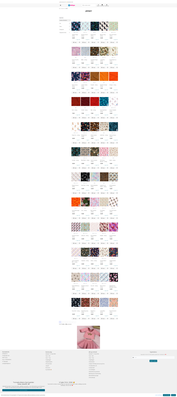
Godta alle (173, 395)
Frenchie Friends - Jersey (113, 211)
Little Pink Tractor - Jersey (75, 236)
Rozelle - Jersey (103, 235)
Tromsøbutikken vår (93, 365)
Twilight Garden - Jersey (112, 261)
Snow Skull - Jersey (76, 310)
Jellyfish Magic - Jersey (75, 35)
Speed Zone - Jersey (93, 35)
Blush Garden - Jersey (94, 211)
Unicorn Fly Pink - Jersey (75, 60)
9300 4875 (6, 361)
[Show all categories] (60, 5)
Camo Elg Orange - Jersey (76, 211)
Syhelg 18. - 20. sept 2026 (51, 353)
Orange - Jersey (112, 84)
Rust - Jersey (74, 109)
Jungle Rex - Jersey (102, 60)
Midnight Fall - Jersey (84, 135)
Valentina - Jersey (85, 260)
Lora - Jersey (84, 210)
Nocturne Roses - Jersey (112, 135)
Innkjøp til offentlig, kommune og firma (96, 363)
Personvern (48, 367)
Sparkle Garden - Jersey (112, 236)
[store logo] (71, 5)
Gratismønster (91, 361)
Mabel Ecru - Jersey (93, 311)
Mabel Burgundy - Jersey (85, 311)
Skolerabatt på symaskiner (94, 371)
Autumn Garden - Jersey (94, 161)
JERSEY (66, 8)
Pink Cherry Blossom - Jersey (103, 161)
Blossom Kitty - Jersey (103, 35)
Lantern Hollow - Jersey (84, 85)
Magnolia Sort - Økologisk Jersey (112, 286)
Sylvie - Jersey (112, 160)
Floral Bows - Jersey (102, 211)
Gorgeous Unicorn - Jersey (85, 286)
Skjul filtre (61, 17)
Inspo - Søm (48, 355)
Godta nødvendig (167, 395)
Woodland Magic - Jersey (94, 60)
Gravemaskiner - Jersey (112, 186)
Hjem (60, 8)
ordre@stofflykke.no (6, 363)
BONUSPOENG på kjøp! (93, 375)
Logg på (47, 365)
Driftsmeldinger (92, 377)
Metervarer (63, 8)
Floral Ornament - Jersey (113, 311)
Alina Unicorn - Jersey (103, 286)
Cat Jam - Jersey (94, 285)
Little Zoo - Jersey (84, 235)
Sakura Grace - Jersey (75, 85)
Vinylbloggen (48, 359)
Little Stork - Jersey (104, 135)
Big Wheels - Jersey (85, 160)
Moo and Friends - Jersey (113, 35)
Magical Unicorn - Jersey (75, 186)
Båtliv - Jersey (84, 59)
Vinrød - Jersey (84, 109)
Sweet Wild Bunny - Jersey (76, 286)
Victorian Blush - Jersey (103, 261)
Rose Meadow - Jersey (94, 236)
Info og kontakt (49, 363)
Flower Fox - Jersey (76, 135)
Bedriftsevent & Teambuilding (95, 373)
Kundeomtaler (92, 367)
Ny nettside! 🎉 (49, 369)
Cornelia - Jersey (75, 160)
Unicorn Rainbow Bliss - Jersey (75, 261)
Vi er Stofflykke (92, 369)
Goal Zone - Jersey (85, 185)
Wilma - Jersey (94, 260)
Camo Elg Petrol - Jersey (103, 110)
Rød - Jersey (93, 109)
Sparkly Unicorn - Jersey (84, 35)
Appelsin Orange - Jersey (103, 85)
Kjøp (75, 42)
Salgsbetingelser (49, 361)
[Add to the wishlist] (79, 42)
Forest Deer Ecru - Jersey (113, 60)
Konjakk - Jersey (94, 84)
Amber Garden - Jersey (94, 135)
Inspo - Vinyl (48, 357)
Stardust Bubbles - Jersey (94, 186)
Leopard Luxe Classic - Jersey (103, 186)
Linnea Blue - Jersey (102, 311)
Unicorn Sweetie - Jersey (113, 110)
